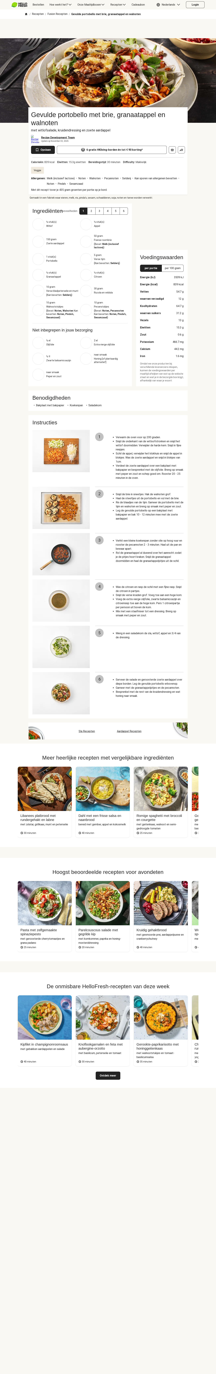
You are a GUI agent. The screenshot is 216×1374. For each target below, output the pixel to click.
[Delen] (181, 149)
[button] (169, 4)
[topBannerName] (108, 28)
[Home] (26, 14)
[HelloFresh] (19, 4)
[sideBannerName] (162, 224)
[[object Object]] (172, 149)
